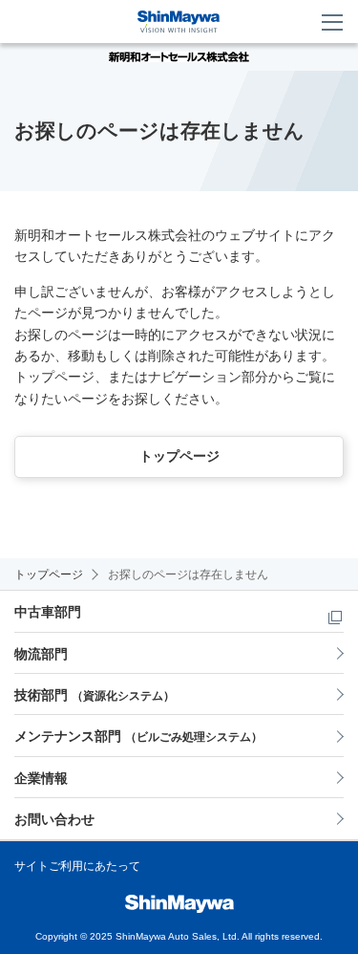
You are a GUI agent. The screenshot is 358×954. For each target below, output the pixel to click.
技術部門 (94, 695)
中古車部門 (47, 611)
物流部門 (41, 653)
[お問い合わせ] (297, 21)
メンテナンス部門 (138, 736)
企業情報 (41, 778)
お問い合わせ (54, 819)
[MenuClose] (334, 22)
